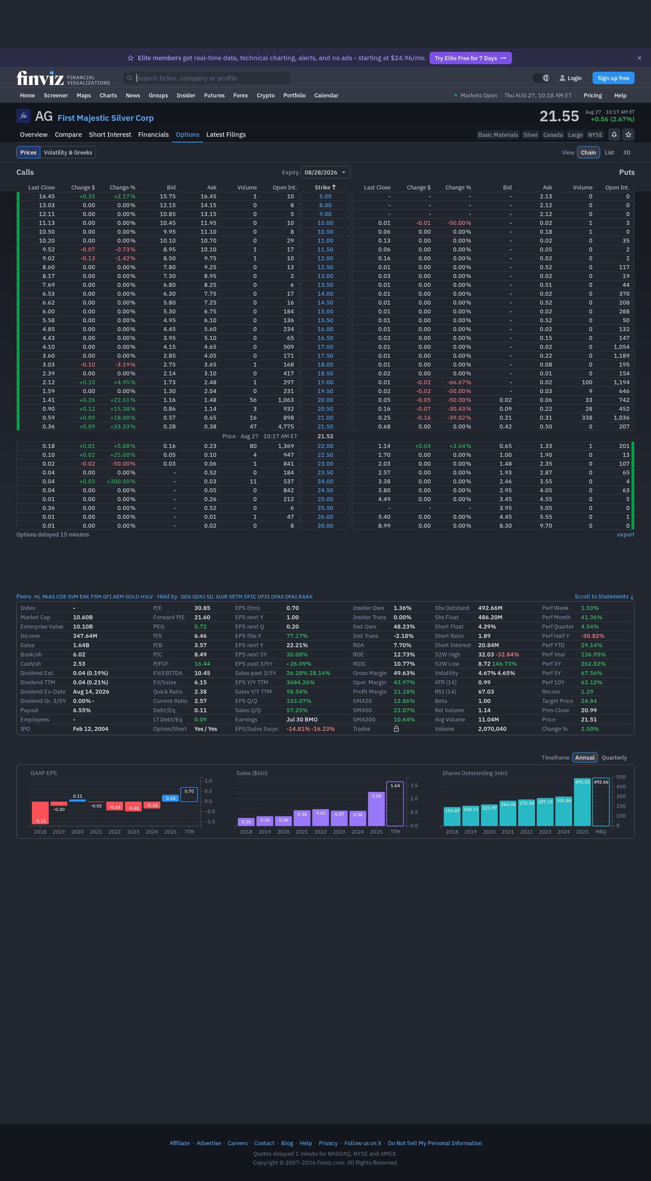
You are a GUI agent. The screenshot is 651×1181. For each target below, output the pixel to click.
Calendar (326, 95)
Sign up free (613, 77)
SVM (73, 596)
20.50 (325, 408)
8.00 (325, 204)
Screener (56, 95)
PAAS (48, 596)
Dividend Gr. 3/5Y (43, 700)
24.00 (325, 481)
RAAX (305, 596)
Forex (240, 95)
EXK (84, 596)
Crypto (266, 95)
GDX (186, 596)
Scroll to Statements (601, 596)
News (133, 95)
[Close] (639, 58)
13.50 (325, 284)
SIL (210, 596)
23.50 (325, 472)
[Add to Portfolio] (628, 134)
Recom (551, 691)
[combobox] (207, 78)
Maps (84, 95)
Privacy (328, 1142)
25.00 (325, 498)
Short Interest (110, 134)
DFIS (264, 596)
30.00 (325, 525)
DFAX (277, 596)
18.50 (325, 373)
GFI (107, 596)
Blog (287, 1142)
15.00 (325, 311)
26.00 (325, 516)
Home (27, 95)
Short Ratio (449, 635)
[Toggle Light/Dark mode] (541, 78)
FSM (96, 596)
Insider (186, 95)
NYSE (595, 134)
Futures (214, 95)
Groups (158, 95)
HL (37, 596)
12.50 (325, 266)
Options (187, 134)
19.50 (325, 390)
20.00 (325, 399)
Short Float (449, 626)
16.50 (325, 337)
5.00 (325, 196)
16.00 (325, 328)
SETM (236, 596)
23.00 (325, 463)
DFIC (250, 596)
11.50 (325, 249)
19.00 (325, 382)
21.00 (325, 417)
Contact (264, 1142)
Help (620, 95)
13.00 (325, 275)
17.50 (325, 355)
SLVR (222, 596)
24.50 (325, 490)
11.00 (325, 240)
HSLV (146, 596)
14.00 (325, 293)
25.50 (325, 507)
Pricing (593, 95)
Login (575, 77)
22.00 (325, 445)
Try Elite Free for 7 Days (466, 58)
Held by (167, 596)
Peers (23, 596)
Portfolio (294, 95)
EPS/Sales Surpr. (257, 728)
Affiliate (180, 1142)
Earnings (246, 719)
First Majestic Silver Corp (106, 117)
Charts (108, 95)
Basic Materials (498, 134)
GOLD (132, 596)
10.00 (325, 222)
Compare (68, 134)
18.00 (325, 364)
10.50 (325, 231)
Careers (238, 1142)
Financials (153, 134)
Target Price (557, 700)
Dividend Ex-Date (43, 691)
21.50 (325, 426)
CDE (61, 596)
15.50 (325, 320)
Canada (553, 134)
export (626, 534)
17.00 (325, 346)
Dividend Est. (37, 672)
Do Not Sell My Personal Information (435, 1142)
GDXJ (198, 596)
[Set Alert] (614, 134)
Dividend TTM (37, 682)
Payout (29, 710)
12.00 (325, 258)
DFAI (291, 596)
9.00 (325, 213)
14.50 (325, 302)
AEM (118, 596)
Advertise (209, 1142)
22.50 (325, 454)
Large (575, 134)
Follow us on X (363, 1142)
